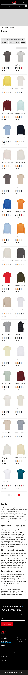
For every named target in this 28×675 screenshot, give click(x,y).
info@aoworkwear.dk (6, 642)
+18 (10, 92)
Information (4, 661)
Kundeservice (4, 656)
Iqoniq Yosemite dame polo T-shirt (20, 65)
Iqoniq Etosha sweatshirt (7, 88)
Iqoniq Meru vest (18, 334)
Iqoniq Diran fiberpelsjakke (5, 458)
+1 (23, 338)
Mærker (6, 27)
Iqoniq (12, 27)
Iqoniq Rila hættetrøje (20, 113)
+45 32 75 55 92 (18, 644)
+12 (23, 215)
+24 (23, 92)
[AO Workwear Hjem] (14, 2)
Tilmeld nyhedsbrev (7, 624)
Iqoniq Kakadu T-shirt (6, 64)
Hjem (2, 27)
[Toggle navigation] (2, 2)
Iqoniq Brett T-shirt (19, 88)
